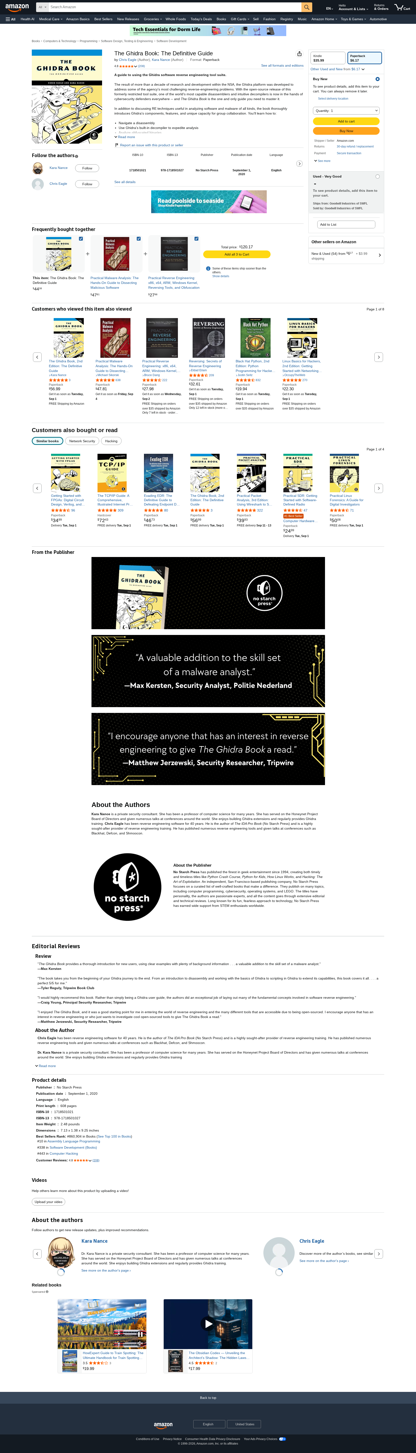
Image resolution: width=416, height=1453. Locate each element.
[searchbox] (175, 7)
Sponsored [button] (38, 1291)
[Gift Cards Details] (248, 19)
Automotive (378, 19)
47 (305, 510)
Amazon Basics (78, 19)
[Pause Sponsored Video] (140, 1334)
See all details (125, 182)
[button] (11, 19)
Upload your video (48, 1202)
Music (302, 19)
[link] (116, 254)
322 (260, 510)
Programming (89, 41)
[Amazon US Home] (163, 1426)
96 (73, 510)
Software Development (171, 41)
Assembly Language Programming (73, 1141)
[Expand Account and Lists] (367, 9)
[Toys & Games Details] (365, 19)
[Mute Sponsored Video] (140, 1343)
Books (221, 19)
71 (352, 510)
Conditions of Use (147, 1439)
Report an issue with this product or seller (151, 145)
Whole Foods (176, 19)
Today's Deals (201, 19)
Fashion (269, 19)
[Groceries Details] (161, 19)
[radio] (328, 58)
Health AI (27, 19)
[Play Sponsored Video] (208, 1324)
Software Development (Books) (73, 1147)
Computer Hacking (64, 1153)
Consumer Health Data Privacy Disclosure (212, 1439)
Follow (87, 168)
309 (121, 510)
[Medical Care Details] (62, 19)
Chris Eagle (127, 60)
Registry (286, 19)
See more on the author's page (105, 1270)
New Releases (128, 19)
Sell (256, 19)
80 (166, 510)
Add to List (328, 224)
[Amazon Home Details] (336, 19)
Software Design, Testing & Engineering (127, 41)
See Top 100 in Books (114, 1136)
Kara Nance (161, 60)
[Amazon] (17, 7)
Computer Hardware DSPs (298, 518)
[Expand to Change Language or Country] (332, 9)
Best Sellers (103, 19)
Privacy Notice (172, 1439)
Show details (220, 276)
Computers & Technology (59, 41)
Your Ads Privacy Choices (260, 1439)
